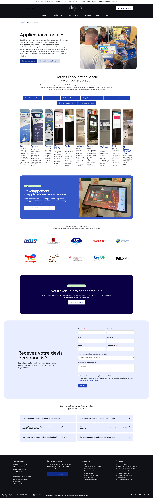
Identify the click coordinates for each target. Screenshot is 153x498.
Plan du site (49, 495)
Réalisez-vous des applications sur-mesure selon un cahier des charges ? (104, 428)
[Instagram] (135, 494)
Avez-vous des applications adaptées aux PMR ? (98, 418)
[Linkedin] (144, 494)
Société (80, 346)
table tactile (109, 85)
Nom (108, 329)
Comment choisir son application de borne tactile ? (41, 418)
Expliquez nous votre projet (87, 363)
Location (88, 15)
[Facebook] (140, 494)
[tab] (32, 98)
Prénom (80, 329)
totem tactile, (100, 85)
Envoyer (82, 385)
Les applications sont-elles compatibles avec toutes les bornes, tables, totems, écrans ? (46, 428)
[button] (48, 418)
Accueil (22, 22)
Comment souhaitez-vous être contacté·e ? (92, 354)
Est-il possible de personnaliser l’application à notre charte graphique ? (44, 438)
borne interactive (89, 85)
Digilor (108, 15)
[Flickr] (148, 494)
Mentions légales (63, 495)
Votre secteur (73, 15)
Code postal (111, 346)
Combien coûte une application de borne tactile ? (99, 437)
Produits (43, 15)
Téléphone (110, 337)
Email (80, 337)
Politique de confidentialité (89, 380)
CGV (55, 495)
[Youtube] (131, 494)
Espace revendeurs (32, 8)
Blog (97, 15)
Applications (58, 15)
